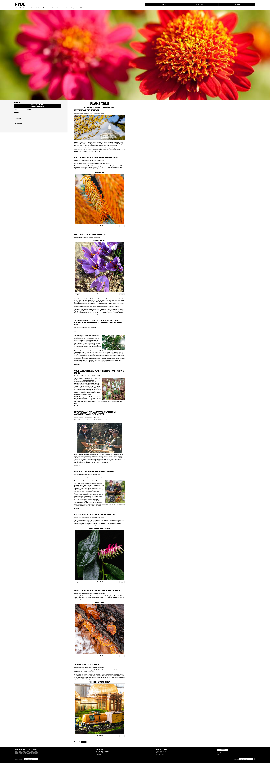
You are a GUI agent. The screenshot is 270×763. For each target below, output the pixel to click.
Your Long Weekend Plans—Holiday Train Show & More (99, 372)
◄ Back (77, 226)
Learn (62, 8)
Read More (77, 364)
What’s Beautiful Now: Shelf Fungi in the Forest (98, 590)
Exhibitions (81, 237)
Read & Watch (30, 8)
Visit (16, 8)
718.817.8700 (162, 751)
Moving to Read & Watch (86, 110)
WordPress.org (18, 123)
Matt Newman (100, 113)
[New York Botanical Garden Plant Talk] (36, 752)
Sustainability (79, 8)
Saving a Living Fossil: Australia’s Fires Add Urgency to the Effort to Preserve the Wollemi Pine (98, 322)
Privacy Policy (160, 754)
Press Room (220, 753)
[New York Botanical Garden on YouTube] (28, 752)
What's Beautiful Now (83, 160)
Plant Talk (99, 103)
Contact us (159, 752)
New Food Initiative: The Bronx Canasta (94, 471)
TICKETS (163, 4)
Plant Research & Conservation (51, 8)
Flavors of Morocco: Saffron (89, 234)
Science (80, 327)
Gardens (38, 8)
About (67, 8)
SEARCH (236, 8)
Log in (16, 115)
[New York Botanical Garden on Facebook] (16, 752)
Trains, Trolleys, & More (86, 664)
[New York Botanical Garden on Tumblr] (32, 752)
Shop (72, 8)
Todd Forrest (94, 327)
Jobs (218, 754)
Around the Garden (82, 113)
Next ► (122, 226)
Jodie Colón (96, 417)
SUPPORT (237, 4)
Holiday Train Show (82, 667)
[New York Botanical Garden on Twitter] (20, 752)
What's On (22, 8)
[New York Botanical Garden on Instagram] (24, 752)
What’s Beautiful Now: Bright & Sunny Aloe (96, 158)
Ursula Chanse (97, 474)
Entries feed (18, 118)
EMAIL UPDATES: (19, 759)
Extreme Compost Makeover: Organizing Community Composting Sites (95, 413)
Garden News (81, 417)
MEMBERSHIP (200, 4)
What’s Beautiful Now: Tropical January (94, 515)
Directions (98, 754)
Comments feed (19, 120)
